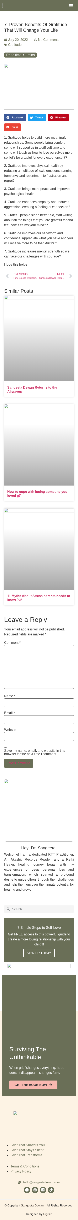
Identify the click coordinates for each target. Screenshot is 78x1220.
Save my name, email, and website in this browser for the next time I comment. (34, 752)
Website (10, 730)
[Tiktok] (51, 1190)
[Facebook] (27, 1190)
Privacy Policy (20, 1171)
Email (9, 713)
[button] (70, 5)
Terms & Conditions (24, 1166)
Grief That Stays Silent (26, 1150)
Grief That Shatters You (27, 1145)
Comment (12, 642)
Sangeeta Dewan (32, 1205)
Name (9, 696)
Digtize (47, 1214)
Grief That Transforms (26, 1155)
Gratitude (15, 44)
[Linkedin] (43, 1190)
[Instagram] (35, 1190)
